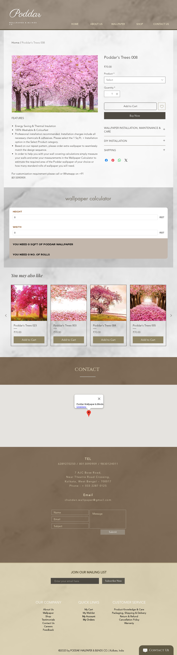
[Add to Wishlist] (162, 106)
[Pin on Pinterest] (113, 160)
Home (15, 42)
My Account (88, 616)
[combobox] (134, 80)
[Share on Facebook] (106, 160)
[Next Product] (171, 315)
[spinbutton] (112, 94)
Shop (48, 616)
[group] (88, 315)
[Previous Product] (6, 315)
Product (109, 73)
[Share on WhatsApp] (119, 160)
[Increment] (117, 94)
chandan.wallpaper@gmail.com (88, 499)
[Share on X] (126, 160)
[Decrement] (107, 94)
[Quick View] (29, 303)
